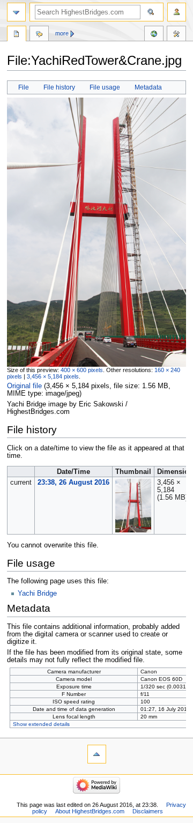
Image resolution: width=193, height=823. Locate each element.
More (62, 33)
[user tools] (176, 12)
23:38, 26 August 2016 (73, 482)
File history (59, 87)
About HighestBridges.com (89, 811)
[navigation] (16, 12)
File (23, 87)
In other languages (154, 34)
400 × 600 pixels (82, 370)
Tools (176, 34)
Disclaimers (147, 811)
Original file (24, 386)
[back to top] (96, 754)
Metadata (148, 87)
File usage (105, 87)
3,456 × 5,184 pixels (53, 376)
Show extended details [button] (41, 724)
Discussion (39, 34)
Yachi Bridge (37, 593)
